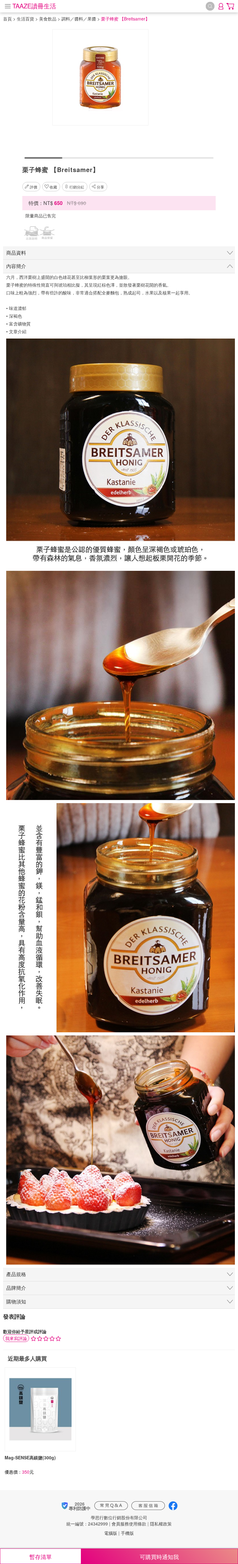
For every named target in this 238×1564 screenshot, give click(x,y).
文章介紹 (17, 331)
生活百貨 (25, 19)
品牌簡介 (16, 1287)
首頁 (7, 19)
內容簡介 (16, 266)
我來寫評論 (16, 1338)
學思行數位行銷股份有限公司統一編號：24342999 (106, 1520)
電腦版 (110, 1533)
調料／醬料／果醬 (78, 19)
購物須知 (16, 1301)
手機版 (127, 1533)
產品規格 (16, 1274)
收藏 (53, 186)
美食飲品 (47, 19)
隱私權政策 (161, 1524)
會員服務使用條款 (129, 1524)
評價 (33, 186)
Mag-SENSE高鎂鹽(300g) (30, 1457)
